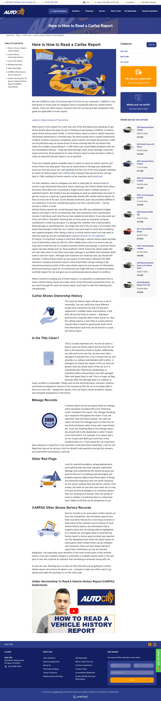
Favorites (130, 2)
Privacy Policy (81, 669)
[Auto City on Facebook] (149, 644)
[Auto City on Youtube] (154, 644)
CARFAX (67, 173)
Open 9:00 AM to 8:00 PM (107, 2)
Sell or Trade (116, 11)
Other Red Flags (14, 68)
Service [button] (102, 11)
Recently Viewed (149, 2)
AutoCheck (97, 176)
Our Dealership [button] (130, 11)
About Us (47, 665)
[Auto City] (14, 11)
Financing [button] (89, 11)
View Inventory (49, 658)
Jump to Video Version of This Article (50, 120)
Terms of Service (50, 673)
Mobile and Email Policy (53, 676)
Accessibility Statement (85, 673)
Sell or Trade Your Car (84, 662)
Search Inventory (59, 11)
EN (88, 2)
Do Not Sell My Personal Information (85, 677)
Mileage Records (15, 64)
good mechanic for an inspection (89, 236)
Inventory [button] (76, 11)
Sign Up (132, 680)
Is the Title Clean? (15, 61)
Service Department (51, 662)
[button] (21, 2)
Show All (151, 44)
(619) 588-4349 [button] (51, 2)
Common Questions (149, 11)
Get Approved (81, 658)
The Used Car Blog (50, 669)
